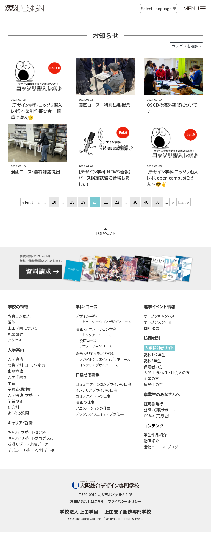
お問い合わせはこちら (87, 501)
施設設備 (15, 334)
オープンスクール (158, 322)
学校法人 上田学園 (79, 511)
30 (135, 202)
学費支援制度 (19, 389)
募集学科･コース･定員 (26, 365)
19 (83, 202)
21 (106, 202)
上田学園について (22, 328)
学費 (11, 383)
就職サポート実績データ (28, 444)
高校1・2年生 (154, 354)
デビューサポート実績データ (31, 450)
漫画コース (87, 340)
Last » (183, 202)
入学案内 (16, 349)
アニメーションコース (95, 346)
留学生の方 (153, 384)
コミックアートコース (95, 334)
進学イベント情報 (159, 306)
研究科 (13, 407)
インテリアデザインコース (98, 365)
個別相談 (151, 328)
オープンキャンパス (159, 316)
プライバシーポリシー (124, 501)
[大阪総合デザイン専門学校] (24, 9)
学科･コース (87, 306)
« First (28, 202)
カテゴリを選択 (185, 46)
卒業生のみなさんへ (162, 394)
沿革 (11, 322)
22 (117, 202)
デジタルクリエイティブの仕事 (100, 414)
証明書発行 (153, 403)
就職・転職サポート (159, 410)
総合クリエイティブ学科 (95, 353)
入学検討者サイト (159, 347)
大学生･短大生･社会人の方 (167, 372)
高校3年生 (152, 360)
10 (54, 202)
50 (157, 202)
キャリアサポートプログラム (30, 438)
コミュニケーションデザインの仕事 (103, 384)
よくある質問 (18, 413)
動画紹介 (151, 441)
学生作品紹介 (155, 435)
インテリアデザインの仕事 (96, 390)
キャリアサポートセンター (28, 432)
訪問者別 (152, 338)
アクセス (15, 340)
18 (72, 202)
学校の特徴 (18, 306)
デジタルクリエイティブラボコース (104, 359)
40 (146, 202)
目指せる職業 (88, 374)
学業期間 (15, 401)
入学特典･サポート (23, 395)
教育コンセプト (20, 316)
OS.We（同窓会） (157, 416)
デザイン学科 (86, 316)
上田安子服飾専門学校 (127, 511)
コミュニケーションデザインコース (105, 321)
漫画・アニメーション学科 (96, 329)
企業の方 (151, 378)
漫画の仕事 (85, 402)
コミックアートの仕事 (93, 396)
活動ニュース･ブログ (161, 447)
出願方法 (15, 371)
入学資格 (15, 359)
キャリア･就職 (20, 422)
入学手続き (17, 377)
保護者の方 (153, 366)
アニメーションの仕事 (93, 408)
